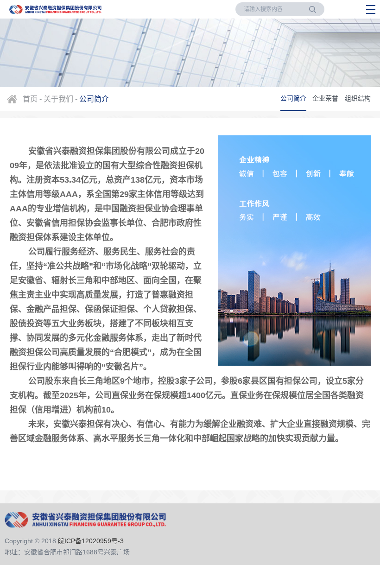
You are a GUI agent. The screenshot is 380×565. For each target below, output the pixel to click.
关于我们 (58, 99)
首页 (30, 99)
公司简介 (293, 98)
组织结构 (358, 98)
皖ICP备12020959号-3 (91, 541)
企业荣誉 (325, 98)
